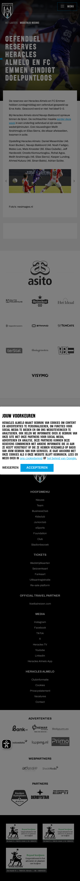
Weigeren (10, 467)
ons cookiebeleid (31, 458)
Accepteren (37, 467)
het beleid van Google (61, 458)
